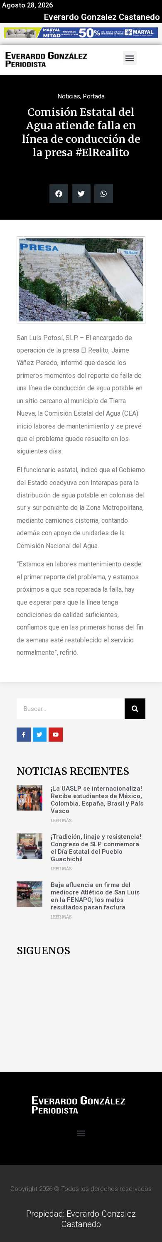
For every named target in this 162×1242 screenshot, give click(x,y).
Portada (94, 96)
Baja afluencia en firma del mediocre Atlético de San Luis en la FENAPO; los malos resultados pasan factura (95, 896)
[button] (130, 58)
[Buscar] (135, 708)
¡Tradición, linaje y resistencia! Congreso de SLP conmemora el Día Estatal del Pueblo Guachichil (96, 848)
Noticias (69, 96)
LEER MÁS (61, 820)
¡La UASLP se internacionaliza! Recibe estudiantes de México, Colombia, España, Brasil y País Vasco (97, 800)
